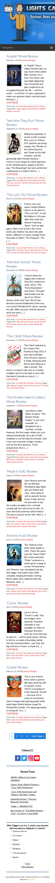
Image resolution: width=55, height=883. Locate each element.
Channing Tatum (22, 250)
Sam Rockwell (21, 180)
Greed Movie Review (23, 720)
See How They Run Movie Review (26, 183)
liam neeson (15, 524)
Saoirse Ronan (33, 180)
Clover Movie (34, 655)
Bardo (15, 857)
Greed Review (36, 720)
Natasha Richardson (29, 526)
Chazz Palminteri (17, 655)
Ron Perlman (17, 658)
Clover (26, 655)
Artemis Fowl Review (29, 591)
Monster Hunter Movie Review (28, 324)
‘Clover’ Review (17, 603)
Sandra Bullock (35, 250)
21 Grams (17, 835)
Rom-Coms (10, 459)
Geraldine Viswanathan (39, 457)
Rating (42, 106)
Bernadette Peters (23, 457)
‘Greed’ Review (17, 667)
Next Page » (38, 736)
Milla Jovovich (21, 322)
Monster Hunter (33, 322)
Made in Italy (25, 524)
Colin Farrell (42, 591)
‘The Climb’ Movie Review (24, 336)
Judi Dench (17, 594)
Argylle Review (32, 109)
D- (16, 106)
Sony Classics (35, 385)
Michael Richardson (13, 526)
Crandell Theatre (22, 385)
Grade (20, 106)
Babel (15, 840)
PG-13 (37, 106)
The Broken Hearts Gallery (25, 459)
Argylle (24, 109)
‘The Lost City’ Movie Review (26, 195)
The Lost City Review (38, 253)
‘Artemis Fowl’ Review (21, 535)
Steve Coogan (16, 722)
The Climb (44, 385)
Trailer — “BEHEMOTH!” (22, 806)
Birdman (17, 848)
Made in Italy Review (38, 524)
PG (36, 589)
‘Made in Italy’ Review (21, 471)
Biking (13, 385)
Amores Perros (20, 831)
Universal (16, 111)
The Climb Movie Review (15, 388)
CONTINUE (12, 102)
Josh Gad (9, 594)
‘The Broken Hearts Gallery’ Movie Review (26, 399)
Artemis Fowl (16, 591)
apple (18, 109)
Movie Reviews (28, 106)
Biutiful (16, 844)
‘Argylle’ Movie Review (22, 56)
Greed (13, 720)
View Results (27, 867)
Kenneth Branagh (28, 594)
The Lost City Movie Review (20, 253)
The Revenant (19, 853)
